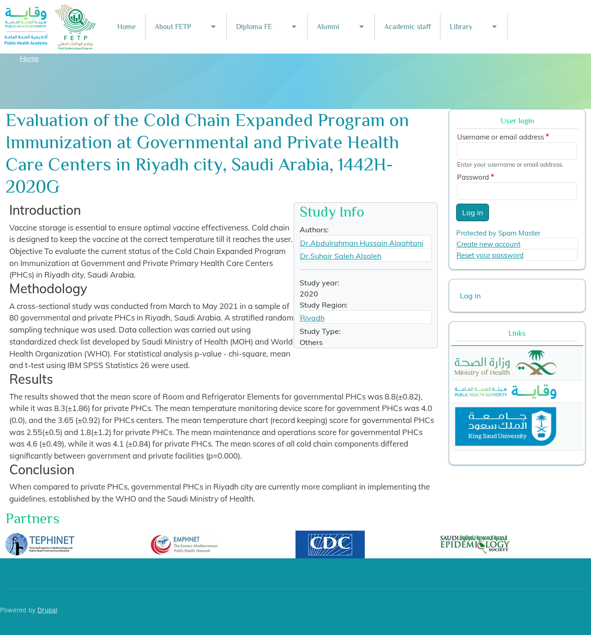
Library (461, 27)
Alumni (328, 27)
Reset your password (490, 255)
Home (126, 27)
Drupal (47, 609)
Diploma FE (254, 27)
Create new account (488, 244)
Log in (472, 212)
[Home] (50, 10)
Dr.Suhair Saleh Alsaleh (340, 255)
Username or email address (500, 137)
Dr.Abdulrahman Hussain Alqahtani (361, 243)
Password (473, 177)
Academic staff (407, 27)
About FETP (173, 27)
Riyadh (312, 317)
